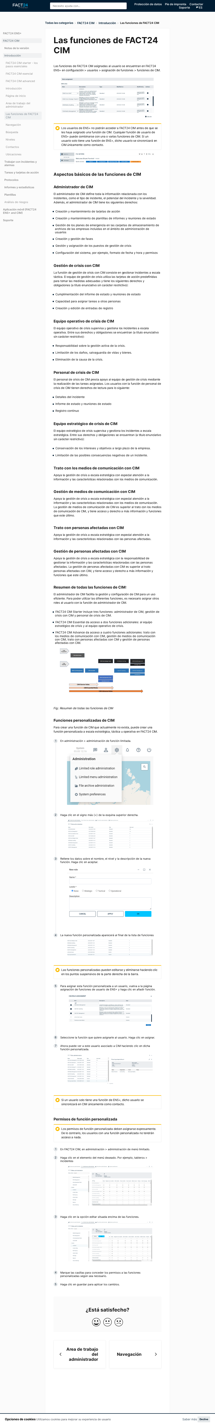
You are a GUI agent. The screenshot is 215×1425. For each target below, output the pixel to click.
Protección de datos (148, 4)
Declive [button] (204, 1419)
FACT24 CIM (11, 40)
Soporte (8, 220)
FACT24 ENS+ (12, 33)
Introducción (12, 55)
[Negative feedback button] (119, 1322)
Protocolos (11, 180)
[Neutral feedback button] (107, 1322)
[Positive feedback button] (96, 1322)
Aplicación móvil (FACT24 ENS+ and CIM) (19, 211)
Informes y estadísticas (19, 187)
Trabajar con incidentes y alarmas (20, 163)
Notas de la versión (16, 48)
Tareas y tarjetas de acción (21, 172)
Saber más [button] (189, 1419)
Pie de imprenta (176, 4)
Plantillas (10, 194)
